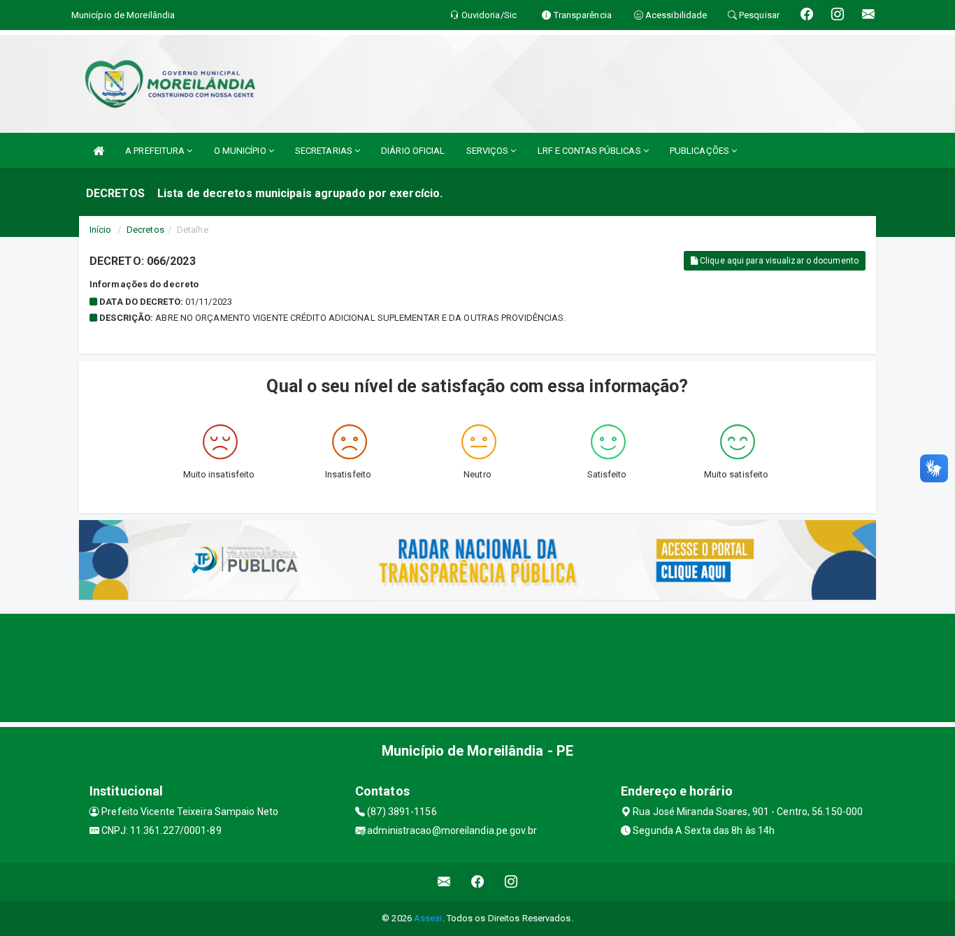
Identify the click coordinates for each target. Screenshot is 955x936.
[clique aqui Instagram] (511, 882)
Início (100, 229)
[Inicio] (98, 150)
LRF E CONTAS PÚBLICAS (590, 150)
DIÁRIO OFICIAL (413, 150)
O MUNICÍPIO (241, 150)
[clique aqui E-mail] (444, 882)
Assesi (428, 918)
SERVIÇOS (488, 150)
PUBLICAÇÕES (700, 150)
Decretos (145, 229)
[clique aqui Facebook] (478, 882)
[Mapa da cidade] (477, 666)
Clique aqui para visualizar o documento (778, 261)
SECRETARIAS (324, 150)
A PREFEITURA (156, 150)
